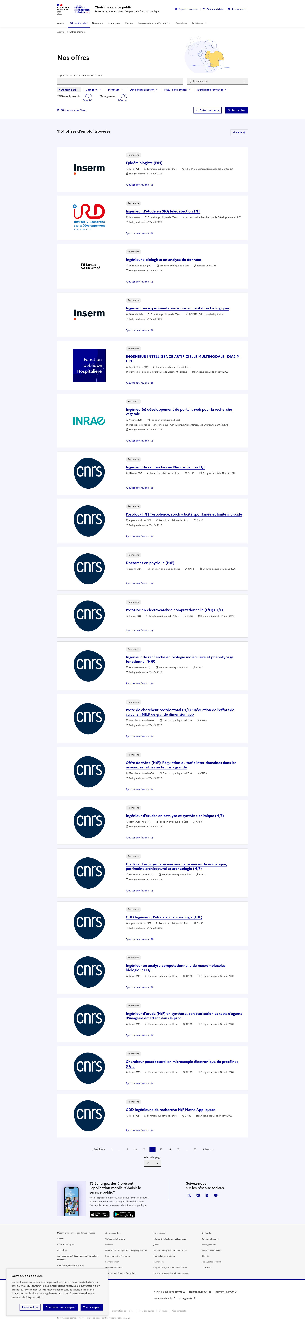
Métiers (129, 23)
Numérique (158, 1261)
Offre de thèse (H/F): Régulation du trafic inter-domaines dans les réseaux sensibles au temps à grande (181, 765)
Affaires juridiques (65, 1244)
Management (108, 96)
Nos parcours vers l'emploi (152, 23)
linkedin (207, 1195)
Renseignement (209, 1244)
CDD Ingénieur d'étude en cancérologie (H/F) (164, 917)
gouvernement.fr (224, 1292)
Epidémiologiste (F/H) (144, 163)
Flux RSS (237, 132)
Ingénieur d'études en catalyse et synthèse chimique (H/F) (175, 815)
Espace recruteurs (188, 9)
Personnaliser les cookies (122, 1310)
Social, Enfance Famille (212, 1261)
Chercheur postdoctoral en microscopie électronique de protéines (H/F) (182, 1064)
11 (144, 1149)
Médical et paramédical (164, 1256)
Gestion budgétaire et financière (120, 1273)
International (159, 1233)
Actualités (181, 23)
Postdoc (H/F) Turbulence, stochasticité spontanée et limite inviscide (184, 514)
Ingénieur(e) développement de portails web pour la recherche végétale (179, 412)
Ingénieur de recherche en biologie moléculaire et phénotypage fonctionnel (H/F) (179, 659)
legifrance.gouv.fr (198, 1292)
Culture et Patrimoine (115, 1238)
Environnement (112, 1261)
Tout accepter (91, 1307)
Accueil (61, 23)
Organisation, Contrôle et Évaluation (170, 1267)
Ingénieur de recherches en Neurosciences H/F (165, 467)
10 (136, 1149)
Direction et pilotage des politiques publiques (126, 1250)
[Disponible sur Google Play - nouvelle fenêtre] (124, 1214)
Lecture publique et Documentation (169, 1250)
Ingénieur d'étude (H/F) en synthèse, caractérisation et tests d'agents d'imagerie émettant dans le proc (184, 1016)
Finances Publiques (113, 1267)
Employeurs (114, 23)
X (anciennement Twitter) (189, 1195)
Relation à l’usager (210, 1238)
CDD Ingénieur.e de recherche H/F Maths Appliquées (170, 1109)
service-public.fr (163, 1298)
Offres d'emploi (78, 23)
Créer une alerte (209, 110)
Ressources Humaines (211, 1250)
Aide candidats (215, 9)
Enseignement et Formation (117, 1256)
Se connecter (238, 9)
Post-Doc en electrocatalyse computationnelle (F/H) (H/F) (174, 610)
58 (195, 1149)
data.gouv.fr (185, 1298)
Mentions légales (146, 1310)
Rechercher (238, 110)
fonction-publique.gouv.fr (168, 1292)
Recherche (206, 1233)
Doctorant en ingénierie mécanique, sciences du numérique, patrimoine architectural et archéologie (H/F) (176, 866)
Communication (112, 1233)
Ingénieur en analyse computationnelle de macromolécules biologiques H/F (175, 968)
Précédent (99, 1149)
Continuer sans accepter (60, 1307)
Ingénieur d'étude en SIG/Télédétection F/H (163, 211)
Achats (60, 1238)
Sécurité (205, 1256)
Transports (206, 1267)
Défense (109, 1244)
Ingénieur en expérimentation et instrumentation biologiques (177, 308)
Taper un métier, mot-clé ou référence (80, 75)
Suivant (206, 1149)
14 (170, 1149)
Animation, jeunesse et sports (70, 1265)
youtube (216, 1195)
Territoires (197, 23)
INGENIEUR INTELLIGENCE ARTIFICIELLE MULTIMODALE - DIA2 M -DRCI (184, 359)
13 (161, 1149)
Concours (97, 23)
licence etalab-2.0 (119, 1317)
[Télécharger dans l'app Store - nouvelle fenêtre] (100, 1214)
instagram (198, 1195)
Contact (163, 1310)
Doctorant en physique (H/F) (150, 563)
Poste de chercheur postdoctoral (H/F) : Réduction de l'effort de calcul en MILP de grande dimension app (180, 712)
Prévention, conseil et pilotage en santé (171, 1273)
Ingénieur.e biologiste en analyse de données (164, 259)
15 (178, 1149)
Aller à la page (152, 1157)
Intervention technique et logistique (169, 1238)
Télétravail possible (68, 96)
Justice (156, 1244)
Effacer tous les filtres (74, 110)
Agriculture (62, 1250)
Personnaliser (30, 1307)
